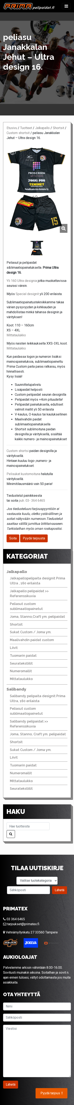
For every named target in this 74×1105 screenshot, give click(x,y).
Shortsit (58, 128)
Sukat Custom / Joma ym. (30, 632)
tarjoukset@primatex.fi (22, 924)
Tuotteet (26, 128)
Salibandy (16, 689)
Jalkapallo (42, 128)
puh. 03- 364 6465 (32, 500)
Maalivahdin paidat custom (32, 640)
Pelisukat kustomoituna (23, 474)
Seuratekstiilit (21, 663)
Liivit (14, 648)
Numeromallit (21, 671)
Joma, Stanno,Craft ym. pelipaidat (37, 617)
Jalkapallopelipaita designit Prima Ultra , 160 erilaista (37, 580)
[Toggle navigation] (66, 6)
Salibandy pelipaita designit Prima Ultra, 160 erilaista (37, 698)
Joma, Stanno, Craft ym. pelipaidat (38, 734)
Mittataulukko (16, 335)
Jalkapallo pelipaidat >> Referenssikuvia (29, 593)
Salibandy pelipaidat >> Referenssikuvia (29, 723)
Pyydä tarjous (51, 1093)
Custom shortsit (18, 133)
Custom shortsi (18, 451)
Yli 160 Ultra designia (22, 281)
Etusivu (12, 128)
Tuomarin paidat (23, 656)
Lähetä (59, 890)
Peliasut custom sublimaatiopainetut (26, 606)
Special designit (27, 294)
